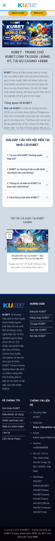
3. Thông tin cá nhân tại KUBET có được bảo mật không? (24, 185)
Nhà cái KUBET (12, 108)
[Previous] (5, 254)
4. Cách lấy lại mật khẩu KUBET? (23, 197)
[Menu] (4, 5)
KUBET (6, 314)
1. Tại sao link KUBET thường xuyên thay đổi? (24, 157)
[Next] (49, 254)
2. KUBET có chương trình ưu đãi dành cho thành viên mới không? (26, 171)
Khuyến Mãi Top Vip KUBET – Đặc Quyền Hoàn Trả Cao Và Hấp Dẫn (28, 257)
